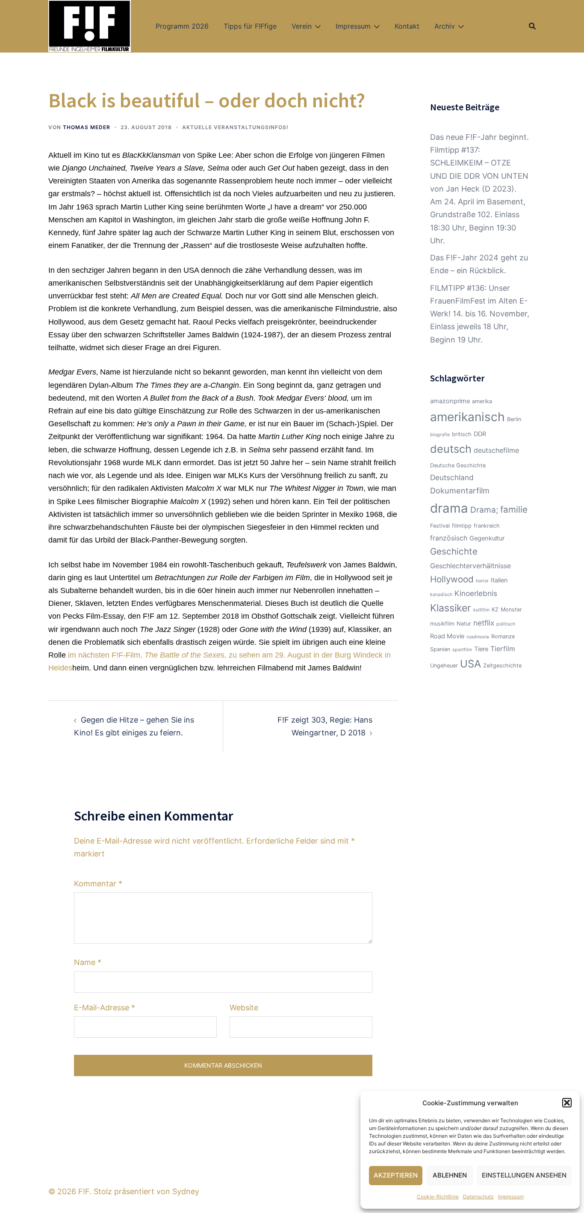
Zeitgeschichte (502, 665)
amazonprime (450, 401)
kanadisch (441, 594)
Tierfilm (502, 648)
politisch (505, 624)
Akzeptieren (396, 1175)
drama (449, 508)
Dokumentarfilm (460, 490)
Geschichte (454, 551)
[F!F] (89, 25)
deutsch (451, 449)
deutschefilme (496, 450)
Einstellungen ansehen (524, 1175)
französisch (448, 538)
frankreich (487, 525)
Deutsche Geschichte (458, 465)
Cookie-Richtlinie (438, 1196)
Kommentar (98, 883)
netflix (483, 622)
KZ (495, 609)
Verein (302, 26)
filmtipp (462, 525)
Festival (440, 525)
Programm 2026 (182, 26)
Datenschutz (478, 1196)
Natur (464, 623)
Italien (499, 580)
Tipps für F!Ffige (250, 26)
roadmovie (477, 637)
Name (87, 962)
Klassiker (450, 608)
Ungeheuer (444, 665)
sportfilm (462, 649)
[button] (567, 1102)
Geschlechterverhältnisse (470, 565)
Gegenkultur (486, 538)
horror (482, 581)
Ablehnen (450, 1175)
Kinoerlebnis (475, 593)
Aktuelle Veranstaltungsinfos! (235, 127)
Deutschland (452, 477)
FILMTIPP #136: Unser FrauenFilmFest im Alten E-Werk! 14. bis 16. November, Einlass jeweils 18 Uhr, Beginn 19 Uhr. (479, 313)
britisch (462, 434)
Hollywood (452, 579)
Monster (511, 609)
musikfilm (442, 623)
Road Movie (447, 636)
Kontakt (407, 26)
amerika (482, 401)
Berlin (514, 419)
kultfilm (481, 610)
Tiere (481, 649)
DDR (480, 434)
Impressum (511, 1196)
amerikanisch (467, 417)
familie (514, 509)
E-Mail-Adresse (104, 1007)
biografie (440, 434)
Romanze (503, 636)
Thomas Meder (86, 127)
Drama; (484, 510)
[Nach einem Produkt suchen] (532, 26)
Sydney (185, 1191)
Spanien (440, 649)
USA (470, 664)
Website (244, 1007)
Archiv (444, 26)
